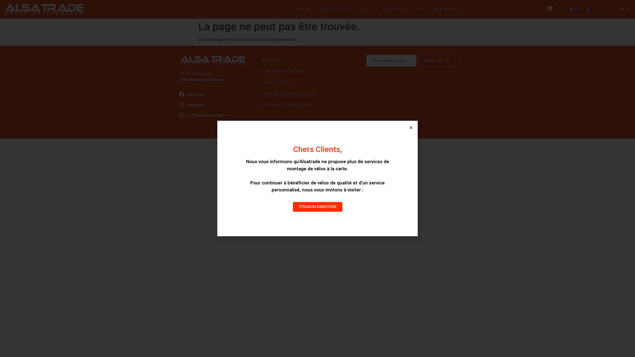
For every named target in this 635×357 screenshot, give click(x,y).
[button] (317, 207)
